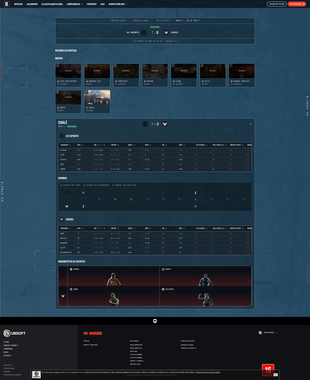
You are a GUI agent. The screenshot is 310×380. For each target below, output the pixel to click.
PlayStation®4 (136, 358)
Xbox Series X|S (136, 348)
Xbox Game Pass (136, 345)
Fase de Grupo (162, 21)
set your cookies (214, 372)
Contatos (8, 365)
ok (275, 374)
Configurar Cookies (12, 375)
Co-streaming (295, 4)
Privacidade (9, 368)
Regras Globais (187, 345)
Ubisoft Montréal (91, 345)
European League (118, 21)
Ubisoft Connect (11, 345)
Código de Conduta (188, 348)
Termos (7, 371)
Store (6, 342)
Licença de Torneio (277, 4)
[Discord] (155, 321)
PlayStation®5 (136, 354)
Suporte (7, 356)
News (6, 352)
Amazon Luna (135, 364)
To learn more (201, 372)
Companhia (8, 349)
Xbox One (133, 351)
